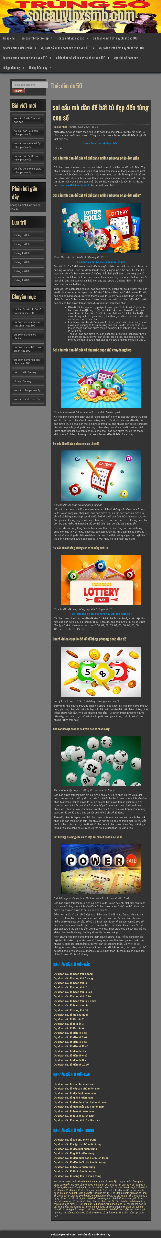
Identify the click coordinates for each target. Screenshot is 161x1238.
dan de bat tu (71, 1193)
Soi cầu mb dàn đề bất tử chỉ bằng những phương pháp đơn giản (96, 1206)
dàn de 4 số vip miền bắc (100, 1187)
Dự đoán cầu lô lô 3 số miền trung (75, 1171)
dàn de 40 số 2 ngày (125, 1187)
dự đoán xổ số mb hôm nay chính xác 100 (65, 48)
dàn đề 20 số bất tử (112, 1195)
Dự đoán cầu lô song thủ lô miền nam (77, 1120)
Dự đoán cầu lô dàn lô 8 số (70, 1041)
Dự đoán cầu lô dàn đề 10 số (71, 1064)
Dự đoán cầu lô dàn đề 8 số (70, 1060)
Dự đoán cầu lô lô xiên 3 (69, 1023)
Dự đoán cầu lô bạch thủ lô (70, 982)
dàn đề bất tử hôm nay (94, 1198)
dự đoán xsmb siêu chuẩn (17, 48)
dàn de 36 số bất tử (110, 1184)
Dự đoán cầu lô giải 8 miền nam (73, 1097)
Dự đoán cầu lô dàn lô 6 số (70, 1037)
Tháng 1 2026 (21, 280)
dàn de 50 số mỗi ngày (82, 1190)
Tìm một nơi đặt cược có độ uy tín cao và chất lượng (90, 1212)
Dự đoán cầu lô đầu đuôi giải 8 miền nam (79, 1106)
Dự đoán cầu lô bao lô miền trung (74, 1167)
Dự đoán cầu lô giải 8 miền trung (74, 1153)
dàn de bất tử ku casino (128, 1193)
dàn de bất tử (86, 1193)
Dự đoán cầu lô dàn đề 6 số (70, 1055)
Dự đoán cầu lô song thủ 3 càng (73, 978)
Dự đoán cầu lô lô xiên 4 (69, 1028)
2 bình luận (128, 1212)
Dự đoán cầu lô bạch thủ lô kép (73, 991)
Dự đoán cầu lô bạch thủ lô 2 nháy (75, 1001)
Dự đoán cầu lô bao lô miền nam (74, 1111)
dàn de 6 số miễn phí (106, 1190)
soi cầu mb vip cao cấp (35, 38)
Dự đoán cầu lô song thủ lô (70, 987)
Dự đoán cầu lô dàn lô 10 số (71, 1046)
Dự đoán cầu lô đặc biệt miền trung (75, 1148)
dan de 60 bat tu (127, 1190)
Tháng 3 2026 (21, 262)
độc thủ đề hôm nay (126, 57)
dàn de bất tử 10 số (105, 1193)
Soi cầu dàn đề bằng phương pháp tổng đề (103, 1204)
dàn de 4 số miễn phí (74, 1187)
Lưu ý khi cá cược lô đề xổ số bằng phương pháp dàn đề (84, 1201)
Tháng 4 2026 (21, 253)
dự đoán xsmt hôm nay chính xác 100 (121, 48)
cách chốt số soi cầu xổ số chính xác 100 (80, 57)
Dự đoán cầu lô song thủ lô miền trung (77, 1176)
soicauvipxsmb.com (80, 13)
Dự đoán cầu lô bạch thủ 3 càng (73, 973)
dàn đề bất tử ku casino (119, 1198)
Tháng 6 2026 (21, 235)
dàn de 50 (63, 1190)
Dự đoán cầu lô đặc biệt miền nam (75, 1093)
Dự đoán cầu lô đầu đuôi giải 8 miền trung (80, 1162)
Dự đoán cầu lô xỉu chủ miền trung (75, 1139)
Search (18, 91)
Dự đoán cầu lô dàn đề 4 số (70, 1051)
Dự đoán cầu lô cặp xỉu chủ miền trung (78, 1144)
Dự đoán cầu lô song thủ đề (71, 1010)
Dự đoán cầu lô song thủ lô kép (73, 996)
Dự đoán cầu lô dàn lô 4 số (70, 1032)
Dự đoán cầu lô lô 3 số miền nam (74, 1115)
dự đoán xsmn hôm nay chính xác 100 (115, 38)
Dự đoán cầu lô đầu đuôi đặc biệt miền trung (81, 1157)
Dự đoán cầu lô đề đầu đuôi (71, 1014)
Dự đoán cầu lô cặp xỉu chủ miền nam (77, 1088)
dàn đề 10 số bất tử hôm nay (86, 1195)
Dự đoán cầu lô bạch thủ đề (71, 1005)
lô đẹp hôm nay (11, 67)
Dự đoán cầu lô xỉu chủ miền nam (74, 1084)
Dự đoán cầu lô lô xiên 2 (69, 1019)
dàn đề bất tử (74, 1198)
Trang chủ (9, 38)
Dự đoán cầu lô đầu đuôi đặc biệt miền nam (80, 1102)
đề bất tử (138, 1198)
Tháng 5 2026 (21, 244)
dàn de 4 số (128, 1184)
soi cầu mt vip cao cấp (70, 38)
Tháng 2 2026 (21, 271)
